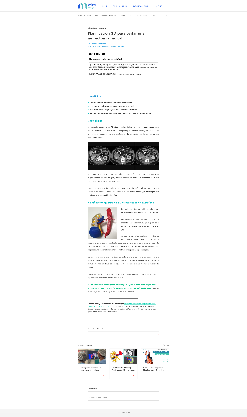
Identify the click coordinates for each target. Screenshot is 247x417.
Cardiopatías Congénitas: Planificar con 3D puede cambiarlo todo (153, 369)
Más (153, 15)
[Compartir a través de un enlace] (103, 328)
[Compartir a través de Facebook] (89, 328)
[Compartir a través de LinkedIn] (98, 328)
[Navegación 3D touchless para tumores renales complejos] (92, 356)
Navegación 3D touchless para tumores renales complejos (91, 369)
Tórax (131, 15)
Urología (122, 15)
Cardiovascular (142, 15)
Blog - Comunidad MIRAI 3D (105, 15)
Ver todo (166, 345)
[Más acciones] (158, 28)
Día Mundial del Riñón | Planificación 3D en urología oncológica (123, 369)
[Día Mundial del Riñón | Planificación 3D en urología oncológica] (123, 356)
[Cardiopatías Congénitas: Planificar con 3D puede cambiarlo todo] (155, 356)
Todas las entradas (84, 15)
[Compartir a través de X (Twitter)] (93, 328)
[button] (166, 15)
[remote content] (123, 71)
